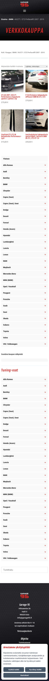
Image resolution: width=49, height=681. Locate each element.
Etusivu (4, 19)
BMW (11, 19)
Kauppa (8, 52)
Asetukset (24, 675)
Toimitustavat (24, 643)
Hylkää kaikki (13, 669)
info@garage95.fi (24, 618)
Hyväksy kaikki (35, 669)
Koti (2, 52)
